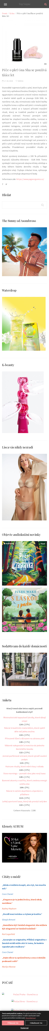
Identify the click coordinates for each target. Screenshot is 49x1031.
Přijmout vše (13, 1023)
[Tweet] (6, 184)
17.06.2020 (8, 81)
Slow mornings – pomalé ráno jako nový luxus (24, 773)
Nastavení (24, 1028)
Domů (4, 13)
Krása (12, 13)
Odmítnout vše (36, 1023)
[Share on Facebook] (2, 184)
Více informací (31, 1018)
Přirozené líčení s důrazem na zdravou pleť (24, 738)
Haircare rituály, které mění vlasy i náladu (24, 766)
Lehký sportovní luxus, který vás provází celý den (24, 801)
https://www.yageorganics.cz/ (30, 179)
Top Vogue (24, 4)
